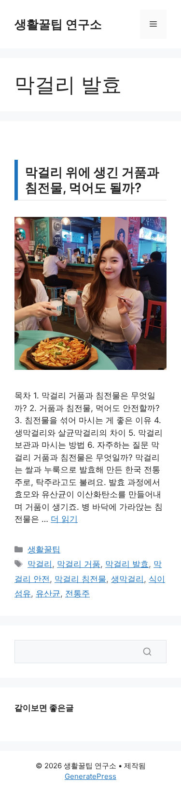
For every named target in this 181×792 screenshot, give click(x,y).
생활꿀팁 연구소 (58, 24)
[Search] (147, 651)
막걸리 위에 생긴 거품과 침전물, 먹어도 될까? (92, 180)
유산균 (48, 593)
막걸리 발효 (127, 564)
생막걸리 (127, 579)
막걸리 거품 (78, 564)
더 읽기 (64, 519)
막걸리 (40, 564)
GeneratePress (90, 776)
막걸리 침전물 (80, 579)
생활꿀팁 (44, 549)
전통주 (77, 593)
